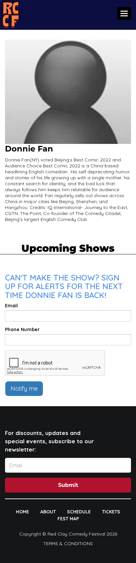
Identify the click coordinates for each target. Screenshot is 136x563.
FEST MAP (68, 519)
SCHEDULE (79, 512)
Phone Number (22, 329)
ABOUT (48, 512)
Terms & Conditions (68, 543)
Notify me (24, 388)
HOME (22, 512)
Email (11, 306)
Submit (68, 485)
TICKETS (111, 512)
